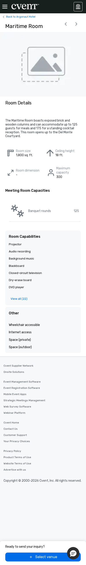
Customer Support (15, 435)
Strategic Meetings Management (24, 400)
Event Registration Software (22, 387)
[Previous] (65, 24)
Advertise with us (15, 469)
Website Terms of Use (17, 463)
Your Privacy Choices (17, 441)
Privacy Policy (12, 451)
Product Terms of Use (17, 457)
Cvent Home (11, 422)
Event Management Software (22, 381)
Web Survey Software (17, 406)
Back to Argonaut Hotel (21, 16)
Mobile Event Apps (15, 394)
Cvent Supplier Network (18, 365)
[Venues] (78, 6)
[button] (73, 553)
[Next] (76, 24)
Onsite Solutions (14, 371)
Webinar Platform (14, 412)
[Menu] (5, 6)
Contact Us (11, 428)
